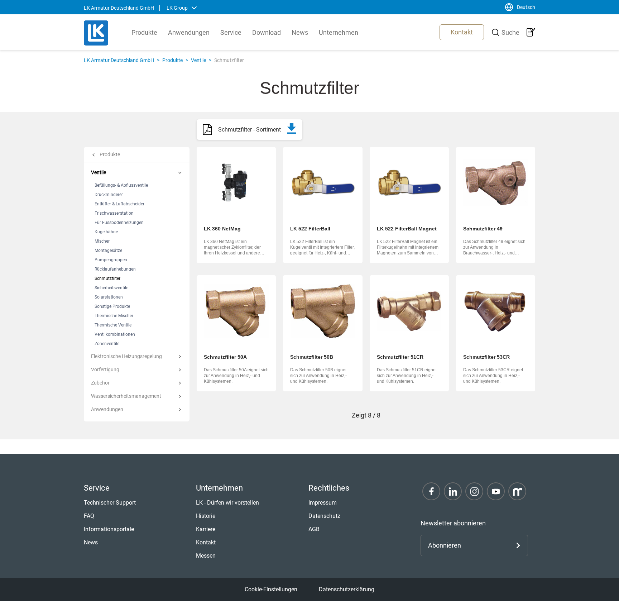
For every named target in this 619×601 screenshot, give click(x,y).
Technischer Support (110, 502)
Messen (206, 555)
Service (230, 32)
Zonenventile (107, 343)
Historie (205, 515)
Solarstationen (109, 297)
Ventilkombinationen (115, 334)
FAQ (89, 515)
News (300, 32)
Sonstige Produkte (112, 306)
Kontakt (462, 32)
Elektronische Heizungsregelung (126, 356)
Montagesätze (108, 250)
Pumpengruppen (111, 259)
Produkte (144, 32)
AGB (314, 529)
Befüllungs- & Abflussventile (121, 185)
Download (266, 32)
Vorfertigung (105, 369)
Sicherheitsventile (111, 287)
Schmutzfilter (107, 278)
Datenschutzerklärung (346, 589)
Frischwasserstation (114, 213)
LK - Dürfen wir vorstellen (227, 502)
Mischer (102, 241)
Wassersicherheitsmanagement (126, 396)
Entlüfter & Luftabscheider (119, 203)
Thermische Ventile (113, 325)
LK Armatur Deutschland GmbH (119, 60)
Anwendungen (189, 32)
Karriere (205, 529)
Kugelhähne (106, 231)
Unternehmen (338, 32)
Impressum (322, 502)
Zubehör (100, 383)
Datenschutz (324, 515)
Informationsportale (109, 529)
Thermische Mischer (114, 315)
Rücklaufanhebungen (115, 269)
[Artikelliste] (531, 32)
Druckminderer (109, 194)
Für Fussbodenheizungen (119, 222)
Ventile (198, 60)
